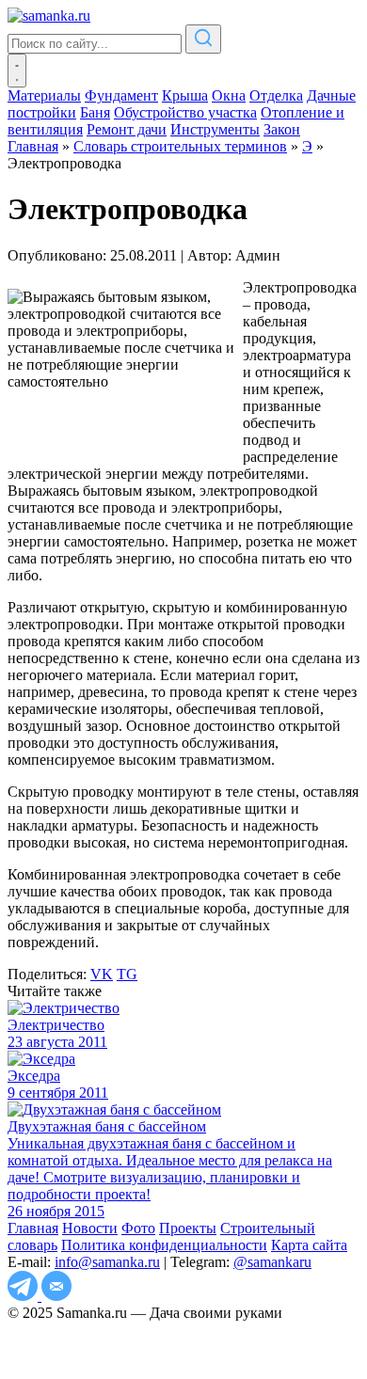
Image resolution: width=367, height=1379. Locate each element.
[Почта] (56, 1296)
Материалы (44, 95)
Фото (138, 1228)
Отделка (276, 95)
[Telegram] (24, 1296)
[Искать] (203, 39)
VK (101, 974)
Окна (229, 95)
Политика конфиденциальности (164, 1245)
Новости (90, 1228)
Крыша (185, 95)
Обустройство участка (185, 112)
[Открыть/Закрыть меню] (17, 70)
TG (127, 974)
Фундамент (121, 95)
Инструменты (215, 129)
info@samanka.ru (107, 1262)
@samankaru (272, 1262)
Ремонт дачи (127, 129)
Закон (281, 129)
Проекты (187, 1228)
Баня (95, 112)
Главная (33, 1228)
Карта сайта (309, 1245)
